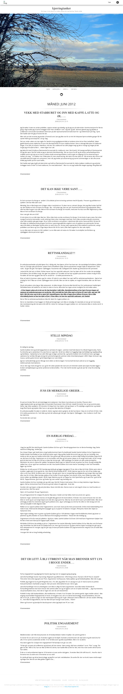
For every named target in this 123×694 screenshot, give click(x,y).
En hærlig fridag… (61, 436)
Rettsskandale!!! (61, 253)
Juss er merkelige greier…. (61, 390)
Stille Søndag (62, 335)
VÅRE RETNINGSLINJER (42, 680)
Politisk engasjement (61, 623)
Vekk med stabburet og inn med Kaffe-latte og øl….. (61, 114)
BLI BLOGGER (83, 680)
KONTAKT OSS (73, 680)
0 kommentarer (61, 119)
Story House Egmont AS (71, 686)
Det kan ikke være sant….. (61, 189)
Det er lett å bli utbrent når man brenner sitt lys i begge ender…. (61, 560)
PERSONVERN (56, 680)
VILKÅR (64, 680)
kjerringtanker (61, 9)
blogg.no (46, 686)
